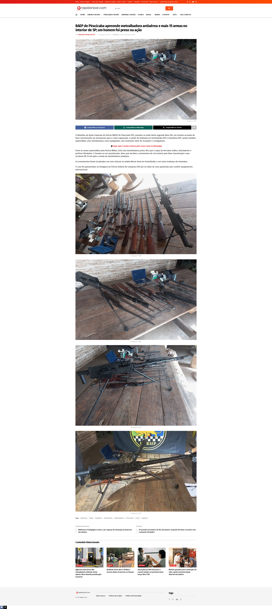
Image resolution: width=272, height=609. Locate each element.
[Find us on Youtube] (193, 2)
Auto (175, 15)
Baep (91, 518)
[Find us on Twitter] (190, 2)
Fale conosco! (154, 2)
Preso (138, 518)
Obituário (137, 2)
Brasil (123, 2)
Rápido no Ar (83, 597)
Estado (119, 2)
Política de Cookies (115, 596)
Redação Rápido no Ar (87, 34)
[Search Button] (169, 8)
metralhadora (119, 518)
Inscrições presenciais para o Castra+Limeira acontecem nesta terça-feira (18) (150, 572)
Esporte (130, 2)
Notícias (116, 34)
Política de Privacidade (133, 596)
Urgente (144, 518)
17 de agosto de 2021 (104, 34)
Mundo (157, 15)
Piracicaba (129, 518)
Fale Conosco (185, 15)
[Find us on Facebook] (187, 2)
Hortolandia (108, 518)
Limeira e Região (85, 2)
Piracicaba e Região (97, 2)
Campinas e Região (110, 2)
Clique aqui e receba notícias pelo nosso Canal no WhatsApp (137, 146)
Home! (82, 15)
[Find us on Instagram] (196, 2)
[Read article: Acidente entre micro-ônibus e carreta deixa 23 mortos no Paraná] (121, 558)
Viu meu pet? (145, 2)
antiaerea (84, 518)
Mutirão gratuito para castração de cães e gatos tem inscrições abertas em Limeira (182, 572)
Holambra (98, 518)
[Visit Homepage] (91, 8)
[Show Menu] (76, 14)
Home (77, 2)
